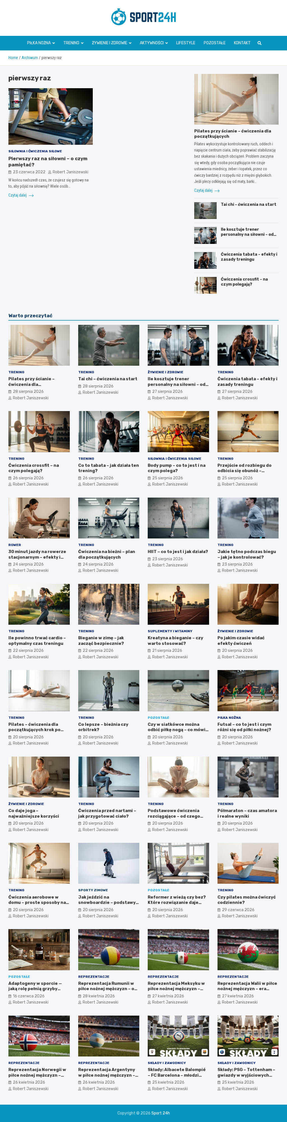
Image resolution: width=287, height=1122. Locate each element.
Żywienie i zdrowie (109, 43)
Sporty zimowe (93, 890)
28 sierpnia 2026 (28, 391)
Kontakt (242, 43)
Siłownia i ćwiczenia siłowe (35, 151)
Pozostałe (215, 43)
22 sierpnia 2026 (28, 650)
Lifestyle (185, 43)
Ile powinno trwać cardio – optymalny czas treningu (37, 640)
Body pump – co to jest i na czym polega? (176, 468)
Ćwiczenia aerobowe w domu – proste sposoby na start (37, 903)
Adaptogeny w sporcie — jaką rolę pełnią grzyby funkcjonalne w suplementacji (35, 991)
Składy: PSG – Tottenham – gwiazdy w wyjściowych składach (246, 1075)
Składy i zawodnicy (167, 1063)
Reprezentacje (93, 977)
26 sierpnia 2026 (28, 478)
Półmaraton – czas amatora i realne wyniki (247, 813)
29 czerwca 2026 (238, 910)
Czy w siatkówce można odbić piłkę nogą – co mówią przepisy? (178, 730)
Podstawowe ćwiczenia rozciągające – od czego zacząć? (174, 816)
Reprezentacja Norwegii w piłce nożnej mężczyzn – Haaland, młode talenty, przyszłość (37, 1078)
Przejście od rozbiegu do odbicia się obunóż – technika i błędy (244, 471)
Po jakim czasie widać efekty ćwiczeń (241, 640)
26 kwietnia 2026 (29, 1082)
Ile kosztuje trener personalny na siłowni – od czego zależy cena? (247, 234)
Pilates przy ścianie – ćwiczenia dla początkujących (31, 384)
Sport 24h (160, 1113)
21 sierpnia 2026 (167, 650)
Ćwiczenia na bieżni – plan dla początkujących (106, 554)
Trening (71, 43)
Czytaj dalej (17, 195)
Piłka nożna (39, 43)
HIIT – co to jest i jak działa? (178, 551)
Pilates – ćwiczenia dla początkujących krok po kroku (34, 730)
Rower (14, 545)
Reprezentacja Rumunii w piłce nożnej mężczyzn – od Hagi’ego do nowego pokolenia (107, 991)
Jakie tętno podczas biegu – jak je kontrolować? (246, 554)
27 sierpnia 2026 (167, 391)
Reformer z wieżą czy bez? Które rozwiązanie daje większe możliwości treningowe (177, 905)
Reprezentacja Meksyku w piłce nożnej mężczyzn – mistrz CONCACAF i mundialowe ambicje (176, 991)
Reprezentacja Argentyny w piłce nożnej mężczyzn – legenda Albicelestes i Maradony (106, 1078)
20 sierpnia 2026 (237, 650)
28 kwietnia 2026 (99, 996)
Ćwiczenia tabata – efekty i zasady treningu (249, 257)
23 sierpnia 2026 (167, 559)
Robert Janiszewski (70, 172)
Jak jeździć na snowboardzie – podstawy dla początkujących (107, 903)
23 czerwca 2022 (29, 172)
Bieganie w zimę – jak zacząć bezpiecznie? (101, 640)
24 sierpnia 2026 (28, 564)
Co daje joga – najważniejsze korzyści (33, 813)
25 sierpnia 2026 (167, 478)
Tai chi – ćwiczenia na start (248, 204)
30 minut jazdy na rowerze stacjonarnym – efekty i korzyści (37, 557)
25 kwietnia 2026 (168, 1082)
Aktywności (152, 43)
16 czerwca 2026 (29, 996)
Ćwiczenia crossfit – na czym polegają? (244, 282)
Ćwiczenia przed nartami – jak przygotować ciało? (107, 813)
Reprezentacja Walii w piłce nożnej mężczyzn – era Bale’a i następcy (247, 989)
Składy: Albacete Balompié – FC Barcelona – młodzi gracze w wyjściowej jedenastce (177, 1078)
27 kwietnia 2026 (168, 996)
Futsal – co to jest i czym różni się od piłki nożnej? (244, 727)
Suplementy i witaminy (170, 631)
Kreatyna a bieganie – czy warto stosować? (175, 640)
